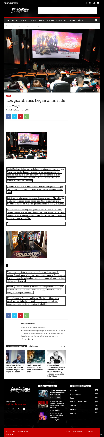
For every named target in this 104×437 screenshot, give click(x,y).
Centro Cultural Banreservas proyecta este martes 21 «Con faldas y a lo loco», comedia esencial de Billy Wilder (56, 370)
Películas (24, 20)
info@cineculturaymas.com (16, 404)
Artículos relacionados (16, 346)
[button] (96, 20)
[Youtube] (98, 3)
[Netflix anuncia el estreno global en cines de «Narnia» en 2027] (36, 356)
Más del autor (33, 346)
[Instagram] (90, 3)
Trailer (41, 20)
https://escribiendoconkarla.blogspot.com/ (33, 327)
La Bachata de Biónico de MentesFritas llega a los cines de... (58, 393)
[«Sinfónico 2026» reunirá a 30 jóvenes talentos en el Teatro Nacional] (43, 404)
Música (73, 413)
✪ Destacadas (75, 394)
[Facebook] (86, 3)
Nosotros (67, 431)
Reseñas (50, 20)
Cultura (72, 20)
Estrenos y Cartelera (78, 402)
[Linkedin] (29, 339)
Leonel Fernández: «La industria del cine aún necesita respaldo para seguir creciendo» (15, 368)
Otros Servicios (78, 431)
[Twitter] (94, 3)
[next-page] (64, 346)
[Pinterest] (20, 116)
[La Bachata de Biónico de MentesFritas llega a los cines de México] (43, 393)
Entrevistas (61, 20)
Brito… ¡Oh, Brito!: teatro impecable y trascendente (56, 415)
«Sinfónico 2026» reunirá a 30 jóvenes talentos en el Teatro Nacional (57, 404)
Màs (79, 20)
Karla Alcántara (14, 110)
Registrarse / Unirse (11, 3)
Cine (13, 26)
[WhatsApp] (26, 116)
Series (33, 20)
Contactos (89, 431)
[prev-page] (61, 346)
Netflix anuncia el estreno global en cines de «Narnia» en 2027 (35, 368)
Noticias (15, 20)
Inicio (7, 26)
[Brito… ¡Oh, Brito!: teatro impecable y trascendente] (43, 416)
